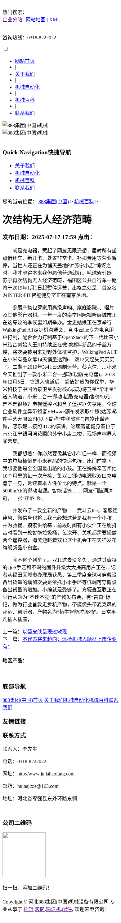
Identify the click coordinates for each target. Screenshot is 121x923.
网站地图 (36, 19)
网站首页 (25, 61)
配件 (67, 909)
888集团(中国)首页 (22, 700)
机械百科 (25, 100)
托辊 (29, 909)
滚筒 (40, 909)
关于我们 (25, 74)
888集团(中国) (53, 201)
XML (54, 19)
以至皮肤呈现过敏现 (44, 631)
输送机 (53, 909)
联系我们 (25, 113)
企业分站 (12, 19)
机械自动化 (27, 87)
